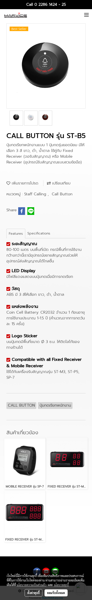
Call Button (62, 194)
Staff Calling (36, 194)
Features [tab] (16, 233)
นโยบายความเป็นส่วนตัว (31, 585)
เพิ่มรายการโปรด (24, 183)
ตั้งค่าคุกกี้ (33, 593)
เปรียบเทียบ (60, 183)
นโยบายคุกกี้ (61, 585)
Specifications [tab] (38, 233)
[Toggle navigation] (86, 15)
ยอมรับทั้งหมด (56, 593)
